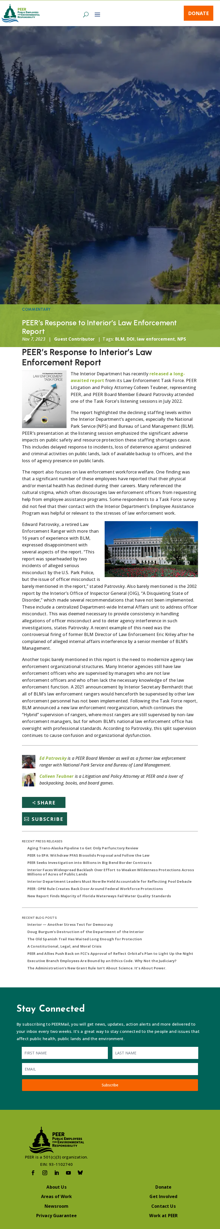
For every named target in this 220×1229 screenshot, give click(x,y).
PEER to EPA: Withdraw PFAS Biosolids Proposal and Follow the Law (88, 855)
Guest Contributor (74, 339)
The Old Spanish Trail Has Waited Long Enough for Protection (84, 939)
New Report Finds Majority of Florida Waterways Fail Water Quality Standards (99, 896)
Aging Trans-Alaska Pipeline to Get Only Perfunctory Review (82, 848)
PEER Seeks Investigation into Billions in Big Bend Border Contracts (89, 862)
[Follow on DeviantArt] (80, 1173)
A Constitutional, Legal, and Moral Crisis (64, 946)
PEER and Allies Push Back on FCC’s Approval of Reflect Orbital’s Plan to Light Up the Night (110, 953)
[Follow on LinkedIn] (56, 1173)
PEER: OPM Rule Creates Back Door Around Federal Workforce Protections (95, 888)
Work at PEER (163, 1216)
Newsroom (56, 1206)
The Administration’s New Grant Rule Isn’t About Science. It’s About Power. (96, 968)
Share (46, 802)
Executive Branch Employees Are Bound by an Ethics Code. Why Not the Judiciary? (102, 960)
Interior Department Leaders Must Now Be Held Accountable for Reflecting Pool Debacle (109, 881)
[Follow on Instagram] (45, 1173)
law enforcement (156, 339)
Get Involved (163, 1196)
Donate (198, 13)
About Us (56, 1187)
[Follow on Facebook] (33, 1173)
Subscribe (48, 819)
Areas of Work (56, 1196)
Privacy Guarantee (56, 1216)
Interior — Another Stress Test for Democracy (70, 924)
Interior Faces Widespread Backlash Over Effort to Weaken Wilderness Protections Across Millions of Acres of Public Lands (110, 872)
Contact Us (163, 1206)
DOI (130, 339)
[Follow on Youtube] (68, 1173)
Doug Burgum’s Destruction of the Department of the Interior (85, 931)
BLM (119, 339)
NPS (181, 339)
